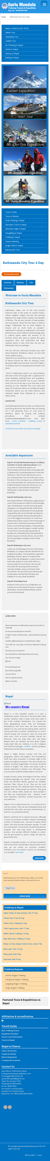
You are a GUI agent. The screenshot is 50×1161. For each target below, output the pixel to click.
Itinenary (20, 283)
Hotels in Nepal (11, 49)
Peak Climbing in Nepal (14, 220)
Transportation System (11, 1060)
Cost (31, 283)
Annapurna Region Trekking (16, 979)
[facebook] (5, 1107)
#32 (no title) (29, 1155)
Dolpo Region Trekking (14, 988)
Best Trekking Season (10, 1030)
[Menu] (44, 4)
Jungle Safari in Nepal (14, 245)
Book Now (25, 896)
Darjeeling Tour (11, 37)
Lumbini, (27, 746)
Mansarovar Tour (12, 250)
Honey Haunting (12, 241)
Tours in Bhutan (12, 216)
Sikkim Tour (10, 32)
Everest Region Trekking (15, 975)
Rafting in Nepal (12, 57)
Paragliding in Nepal (13, 233)
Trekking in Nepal (12, 237)
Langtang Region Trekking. (16, 984)
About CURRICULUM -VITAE (17, 28)
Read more (39, 858)
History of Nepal (12, 53)
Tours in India (11, 212)
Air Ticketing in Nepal (14, 45)
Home (4, 17)
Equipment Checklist (10, 1034)
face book (19, 852)
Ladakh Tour (10, 41)
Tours (40, 1155)
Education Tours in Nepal (15, 224)
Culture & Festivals (9, 1051)
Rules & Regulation (9, 1057)
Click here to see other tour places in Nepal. (23, 428)
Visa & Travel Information (12, 1037)
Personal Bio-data (11, 274)
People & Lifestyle (9, 1054)
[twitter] (10, 1107)
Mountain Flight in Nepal (15, 229)
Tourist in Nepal (8, 1040)
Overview (7, 283)
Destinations (9, 288)
